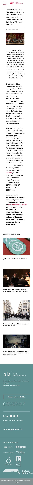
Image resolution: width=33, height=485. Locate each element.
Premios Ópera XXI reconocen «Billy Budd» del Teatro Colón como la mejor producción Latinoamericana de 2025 (16, 353)
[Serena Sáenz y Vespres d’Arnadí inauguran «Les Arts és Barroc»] (16, 310)
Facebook (19, 76)
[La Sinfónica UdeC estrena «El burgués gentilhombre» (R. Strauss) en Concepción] (16, 278)
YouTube (12, 78)
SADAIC (9, 173)
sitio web (9, 74)
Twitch (18, 78)
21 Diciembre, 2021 (13, 29)
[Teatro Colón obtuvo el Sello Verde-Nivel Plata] (16, 246)
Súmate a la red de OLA (16, 397)
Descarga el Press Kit (13, 429)
